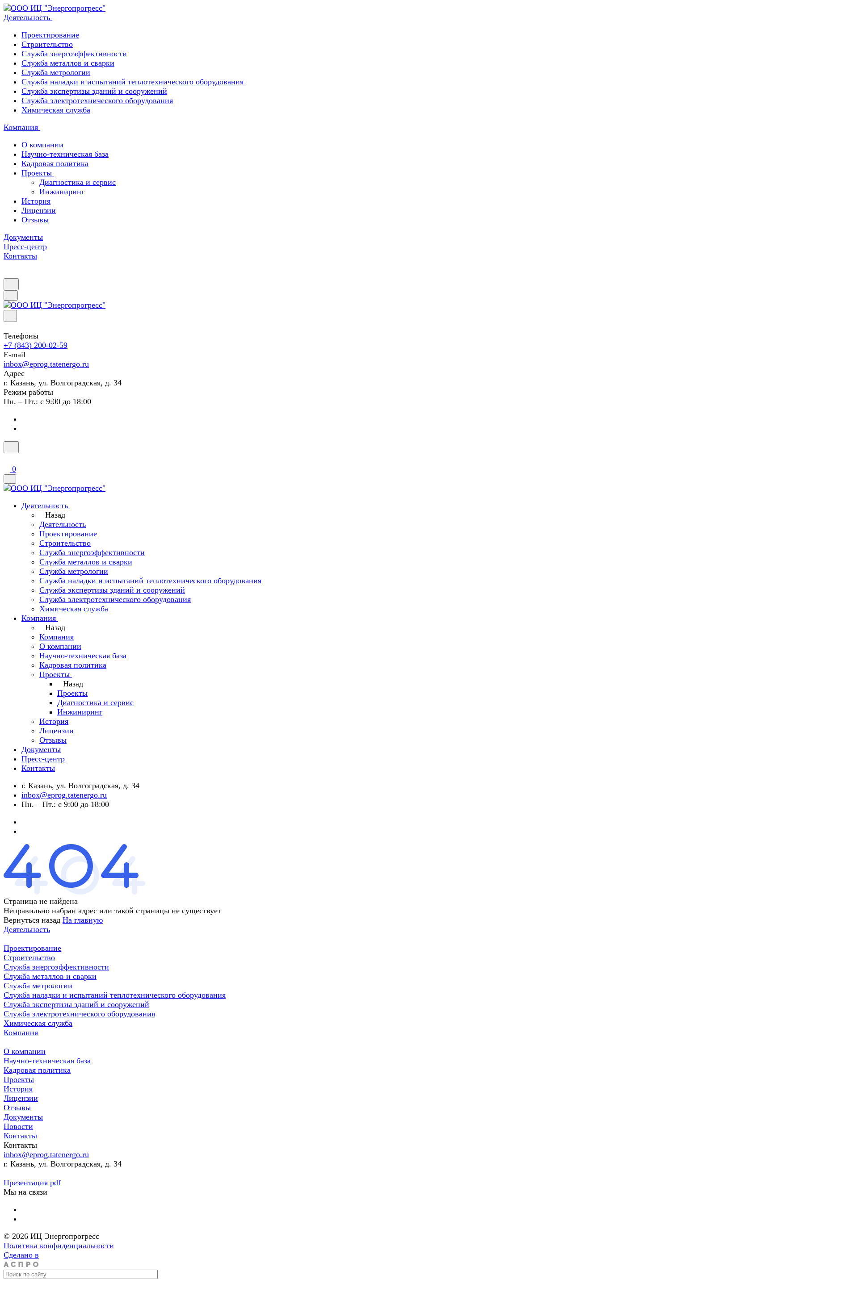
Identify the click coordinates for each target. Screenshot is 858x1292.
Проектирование (50, 34)
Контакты (20, 1135)
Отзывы (35, 219)
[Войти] (8, 458)
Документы (23, 1116)
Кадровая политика (54, 163)
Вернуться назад (32, 920)
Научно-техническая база (65, 154)
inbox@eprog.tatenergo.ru (46, 364)
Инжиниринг (61, 191)
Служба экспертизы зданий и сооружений (94, 91)
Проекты (37, 172)
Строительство (47, 44)
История (35, 201)
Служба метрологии (55, 72)
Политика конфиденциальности (59, 1245)
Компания (21, 1032)
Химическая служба (55, 109)
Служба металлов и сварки (67, 63)
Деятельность (27, 929)
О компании (42, 144)
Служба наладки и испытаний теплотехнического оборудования (132, 81)
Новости (18, 1126)
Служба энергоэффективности (74, 53)
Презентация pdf (32, 1182)
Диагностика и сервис (77, 182)
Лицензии (38, 210)
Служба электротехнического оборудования (97, 100)
